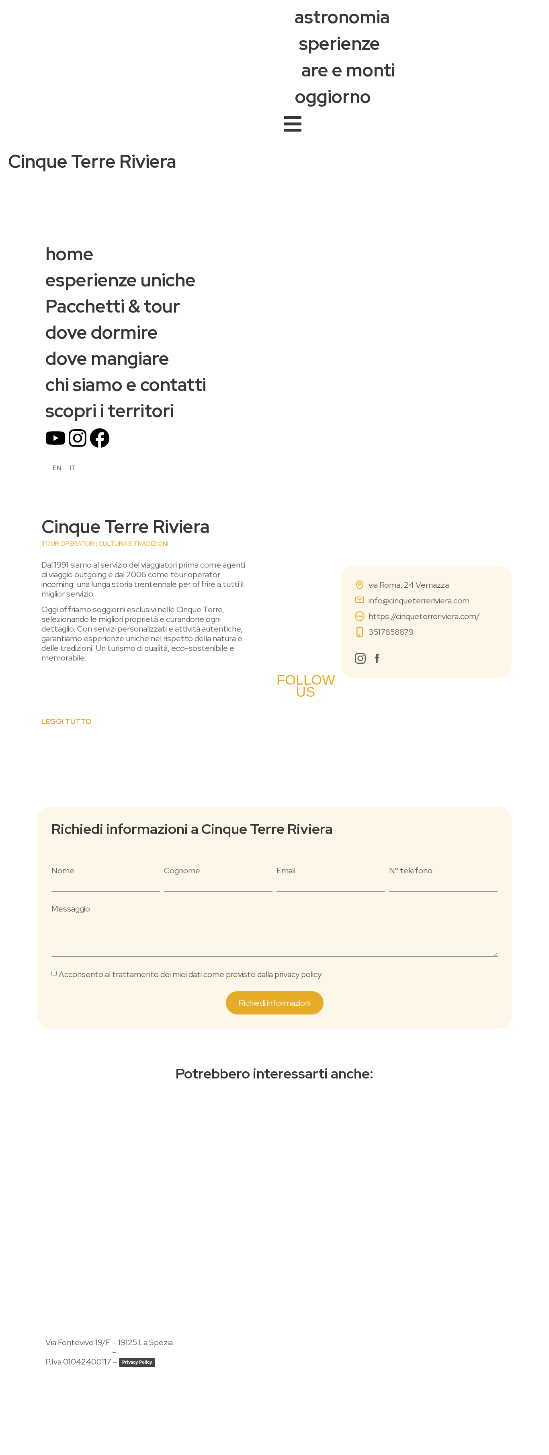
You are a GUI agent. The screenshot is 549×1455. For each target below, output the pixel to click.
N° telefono (410, 870)
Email (286, 870)
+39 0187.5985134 (78, 1352)
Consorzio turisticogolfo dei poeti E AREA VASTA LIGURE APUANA (149, 1415)
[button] (66, 680)
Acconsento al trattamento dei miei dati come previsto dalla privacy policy (190, 974)
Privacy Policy (137, 1362)
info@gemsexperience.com (167, 1352)
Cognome (182, 870)
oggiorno (333, 96)
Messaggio (70, 909)
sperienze (339, 43)
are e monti (348, 70)
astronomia (342, 17)
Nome (62, 870)
